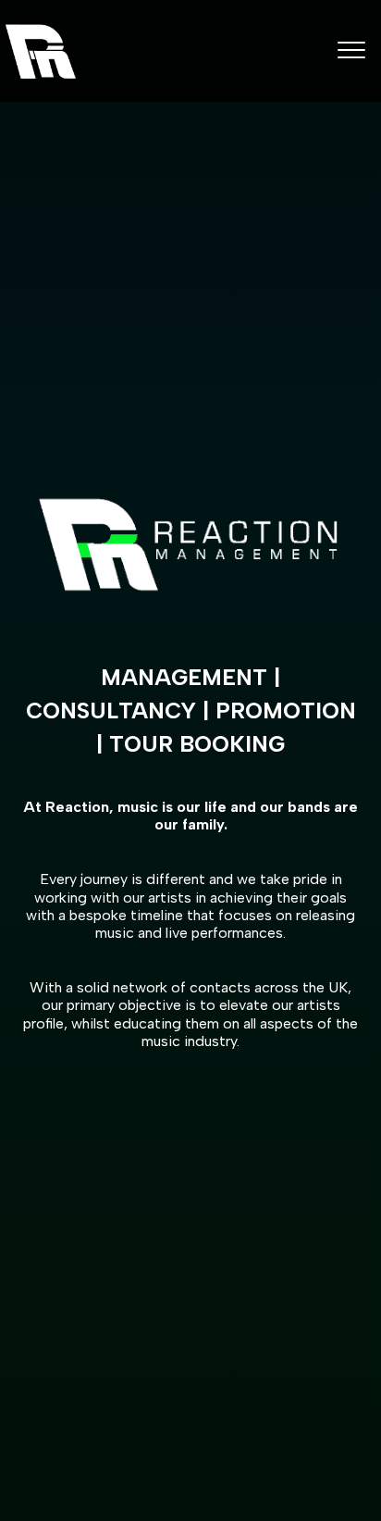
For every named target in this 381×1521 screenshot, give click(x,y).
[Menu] (351, 48)
